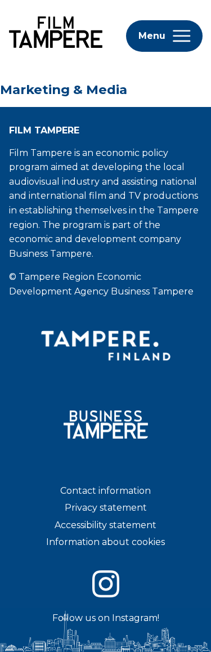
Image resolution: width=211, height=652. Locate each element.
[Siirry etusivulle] (53, 56)
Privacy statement (106, 507)
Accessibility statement (105, 525)
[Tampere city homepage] (106, 380)
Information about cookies (105, 542)
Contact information (105, 490)
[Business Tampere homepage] (105, 458)
